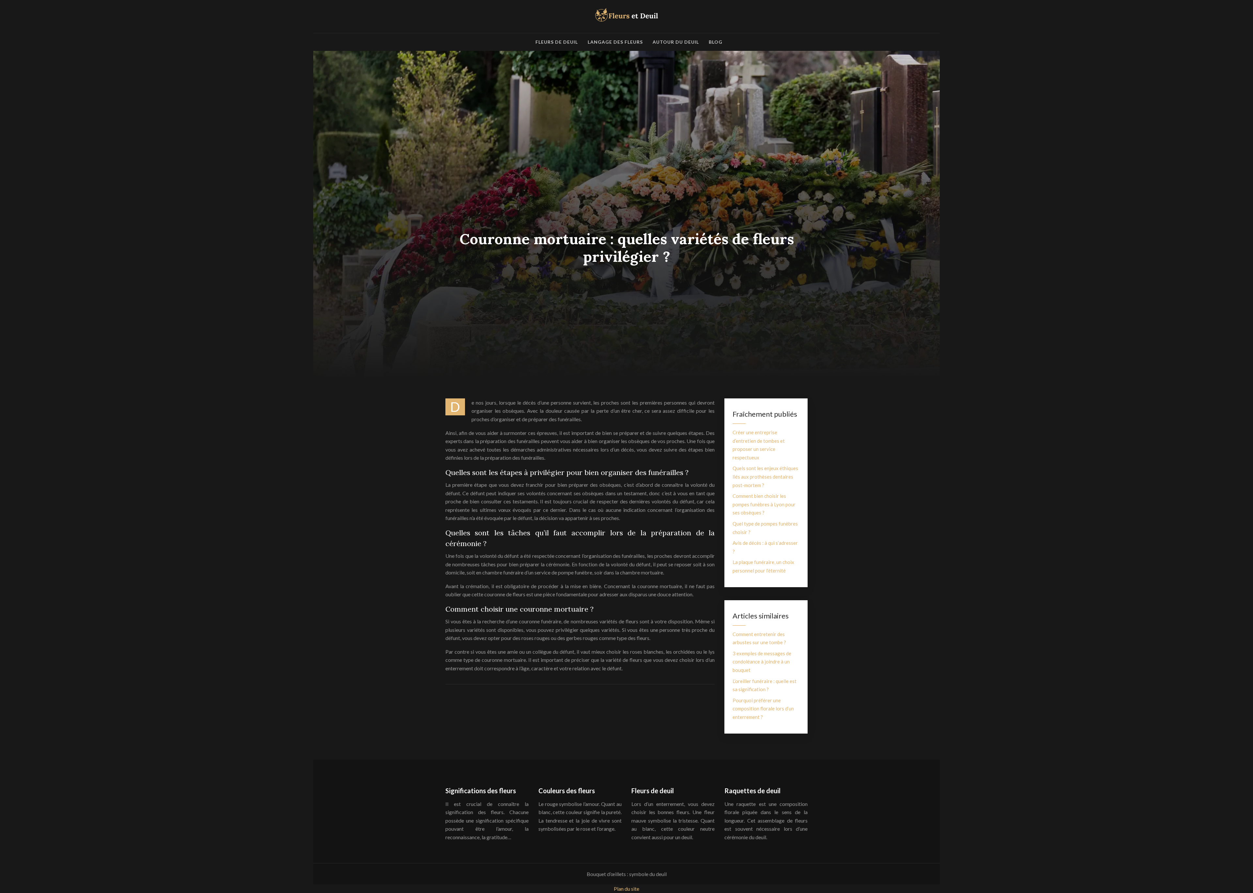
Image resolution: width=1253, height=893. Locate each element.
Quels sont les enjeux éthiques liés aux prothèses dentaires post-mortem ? (765, 476)
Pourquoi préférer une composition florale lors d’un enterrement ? (763, 708)
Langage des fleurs (615, 42)
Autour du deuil (676, 42)
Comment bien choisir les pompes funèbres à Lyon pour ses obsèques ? (764, 504)
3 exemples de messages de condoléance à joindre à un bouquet (762, 661)
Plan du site (626, 889)
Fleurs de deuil (556, 42)
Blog (715, 42)
